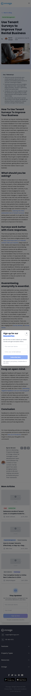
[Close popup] (26, 333)
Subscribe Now (15, 357)
